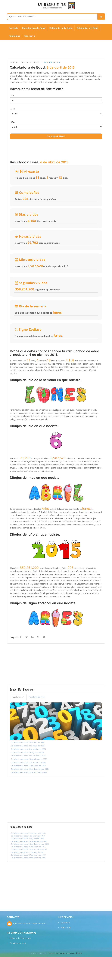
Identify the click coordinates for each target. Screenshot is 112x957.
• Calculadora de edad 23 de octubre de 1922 (28, 772)
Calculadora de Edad (33, 28)
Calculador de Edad (87, 28)
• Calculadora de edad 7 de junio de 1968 (27, 838)
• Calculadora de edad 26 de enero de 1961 (27, 847)
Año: (12, 122)
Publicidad (14, 36)
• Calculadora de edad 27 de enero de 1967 (27, 855)
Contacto (29, 36)
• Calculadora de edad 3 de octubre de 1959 (28, 762)
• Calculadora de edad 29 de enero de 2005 (27, 857)
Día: (12, 95)
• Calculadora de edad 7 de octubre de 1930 (28, 756)
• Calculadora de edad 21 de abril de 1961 (27, 852)
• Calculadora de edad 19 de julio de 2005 (27, 752)
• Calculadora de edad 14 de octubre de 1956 (28, 849)
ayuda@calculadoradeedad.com (29, 923)
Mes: (12, 109)
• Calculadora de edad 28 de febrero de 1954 (28, 759)
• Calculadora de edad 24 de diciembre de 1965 (29, 769)
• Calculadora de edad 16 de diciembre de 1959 (29, 844)
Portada (13, 28)
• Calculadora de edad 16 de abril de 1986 (27, 742)
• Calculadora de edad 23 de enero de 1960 (27, 833)
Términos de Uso (18, 943)
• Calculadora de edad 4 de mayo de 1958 (27, 746)
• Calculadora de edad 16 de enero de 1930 (27, 765)
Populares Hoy (18, 697)
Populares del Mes (37, 697)
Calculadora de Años (61, 28)
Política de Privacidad (20, 938)
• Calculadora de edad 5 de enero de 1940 (27, 836)
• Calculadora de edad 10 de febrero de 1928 (28, 841)
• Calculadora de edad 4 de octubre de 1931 (28, 749)
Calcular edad (56, 136)
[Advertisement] (56, 49)
